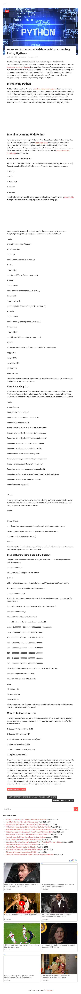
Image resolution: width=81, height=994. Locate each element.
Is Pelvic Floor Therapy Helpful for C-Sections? (22, 847)
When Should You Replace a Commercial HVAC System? (25, 824)
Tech (7, 11)
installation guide (41, 143)
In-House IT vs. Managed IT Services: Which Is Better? (24, 850)
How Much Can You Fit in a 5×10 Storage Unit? (22, 822)
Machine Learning (13, 789)
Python (23, 789)
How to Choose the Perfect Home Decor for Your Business (26, 837)
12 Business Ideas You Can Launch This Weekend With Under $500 (29, 832)
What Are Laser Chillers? (62, 800)
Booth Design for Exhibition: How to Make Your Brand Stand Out (28, 834)
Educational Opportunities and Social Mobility (22, 852)
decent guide (69, 197)
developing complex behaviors (18, 67)
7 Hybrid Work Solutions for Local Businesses (22, 844)
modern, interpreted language (45, 89)
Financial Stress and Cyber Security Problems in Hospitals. (26, 819)
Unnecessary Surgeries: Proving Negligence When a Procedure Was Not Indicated (34, 842)
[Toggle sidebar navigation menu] (4, 3)
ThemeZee (49, 990)
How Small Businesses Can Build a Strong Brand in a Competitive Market (31, 829)
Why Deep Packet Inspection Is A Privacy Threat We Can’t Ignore (32, 797)
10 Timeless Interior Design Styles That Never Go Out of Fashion (28, 827)
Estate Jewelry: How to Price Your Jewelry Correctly (23, 839)
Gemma (23, 57)
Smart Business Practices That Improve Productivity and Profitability (29, 855)
